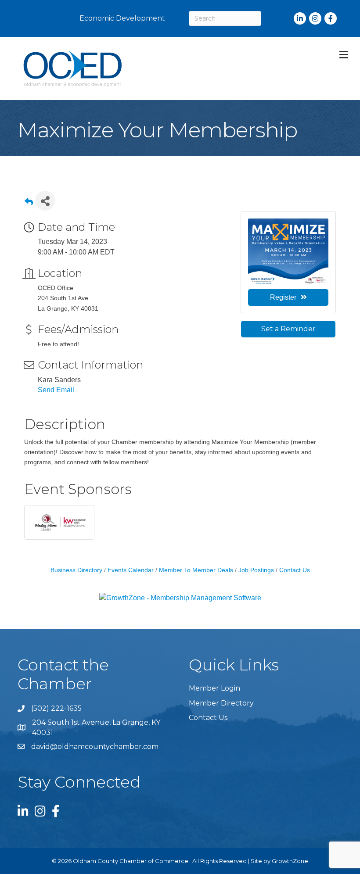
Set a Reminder (288, 329)
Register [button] (283, 297)
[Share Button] (45, 201)
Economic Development (122, 18)
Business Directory (76, 570)
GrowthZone (290, 860)
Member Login (214, 688)
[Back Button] (29, 203)
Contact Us (294, 570)
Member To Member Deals (196, 570)
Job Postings (256, 570)
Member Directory (221, 703)
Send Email (56, 390)
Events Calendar (131, 570)
